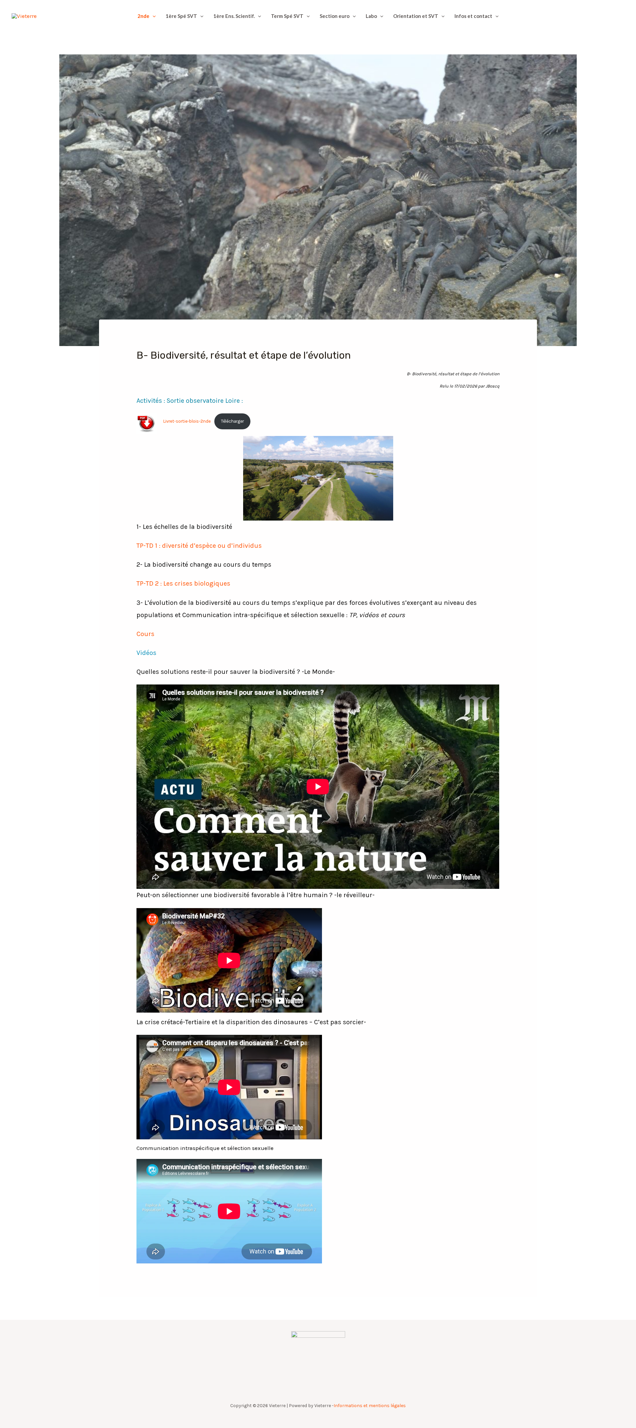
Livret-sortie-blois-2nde (187, 421)
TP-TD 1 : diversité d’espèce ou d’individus (199, 545)
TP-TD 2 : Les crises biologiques (183, 583)
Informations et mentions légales (370, 1405)
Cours (145, 634)
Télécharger (232, 421)
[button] (152, 16)
